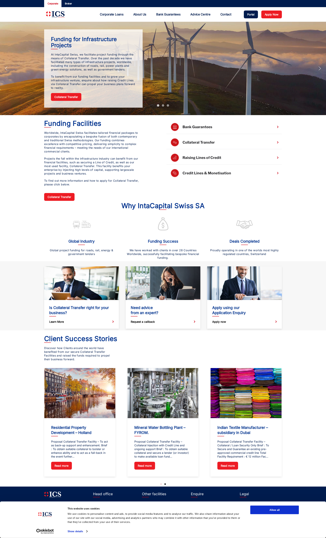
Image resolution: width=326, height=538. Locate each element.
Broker (68, 3)
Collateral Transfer (66, 97)
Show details (75, 531)
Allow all (274, 509)
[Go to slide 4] (165, 484)
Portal (250, 14)
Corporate (53, 3)
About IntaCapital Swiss (168, 105)
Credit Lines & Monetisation (207, 173)
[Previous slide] (6, 68)
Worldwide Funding (163, 105)
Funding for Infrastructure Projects (158, 105)
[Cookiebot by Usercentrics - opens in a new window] (45, 531)
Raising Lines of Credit (202, 158)
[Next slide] (320, 68)
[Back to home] (55, 14)
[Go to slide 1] (161, 484)
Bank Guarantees (197, 127)
